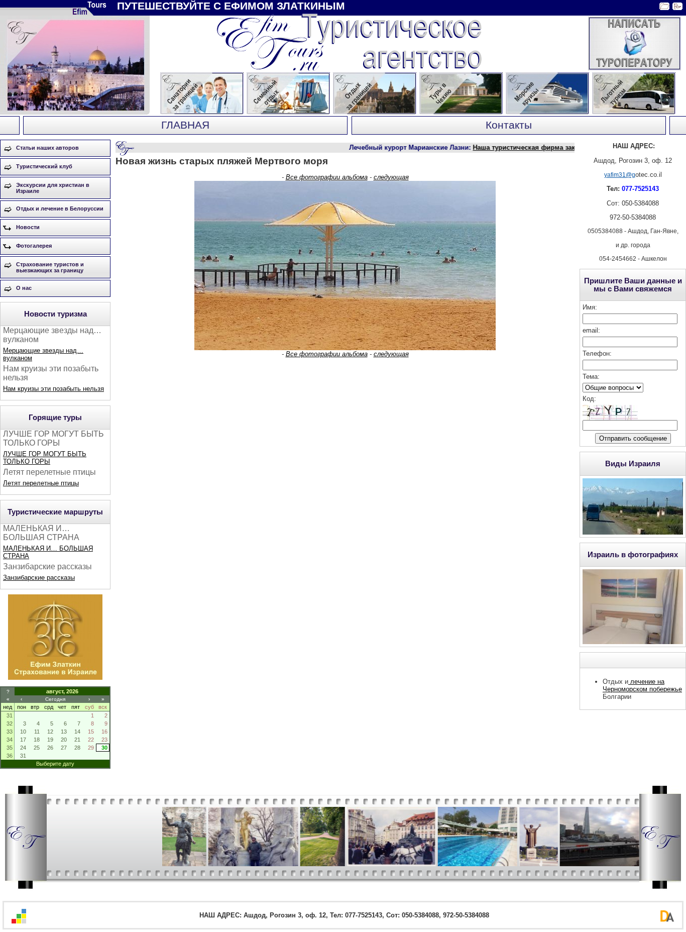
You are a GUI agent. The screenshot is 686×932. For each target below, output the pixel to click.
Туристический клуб (44, 166)
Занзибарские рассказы (39, 577)
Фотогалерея (34, 246)
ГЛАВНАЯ (185, 125)
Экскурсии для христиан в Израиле (52, 188)
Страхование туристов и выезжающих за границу (50, 267)
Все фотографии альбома (327, 177)
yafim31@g (619, 174)
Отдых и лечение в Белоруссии (59, 208)
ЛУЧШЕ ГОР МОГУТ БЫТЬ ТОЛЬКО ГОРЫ (44, 457)
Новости (28, 227)
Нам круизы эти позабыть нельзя (53, 388)
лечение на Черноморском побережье (642, 685)
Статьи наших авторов (47, 148)
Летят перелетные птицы (41, 483)
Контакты (509, 125)
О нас (24, 288)
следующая (391, 177)
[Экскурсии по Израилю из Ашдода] (55, 677)
